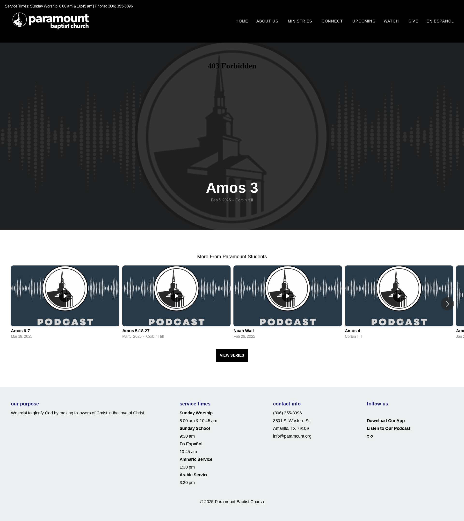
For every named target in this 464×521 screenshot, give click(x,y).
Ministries (301, 21)
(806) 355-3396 (287, 413)
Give (413, 21)
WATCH (392, 21)
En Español (440, 21)
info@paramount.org (292, 436)
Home (242, 21)
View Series (232, 355)
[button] (447, 303)
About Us (268, 21)
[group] (65, 303)
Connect (333, 21)
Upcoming (364, 21)
